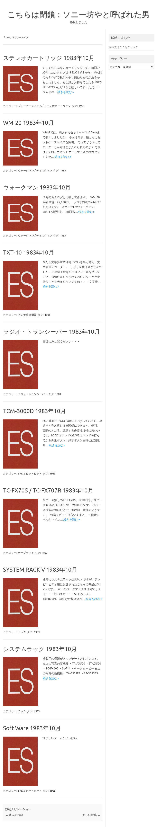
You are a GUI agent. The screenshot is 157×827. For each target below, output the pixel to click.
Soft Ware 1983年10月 (32, 728)
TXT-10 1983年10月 (28, 252)
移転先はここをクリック (123, 47)
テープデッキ (26, 552)
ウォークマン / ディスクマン (35, 170)
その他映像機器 (27, 314)
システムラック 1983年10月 (40, 649)
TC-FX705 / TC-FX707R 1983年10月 (48, 490)
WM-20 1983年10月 (28, 122)
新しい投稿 (91, 815)
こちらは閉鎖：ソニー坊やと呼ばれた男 (79, 14)
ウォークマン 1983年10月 (37, 187)
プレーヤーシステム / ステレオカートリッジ (44, 105)
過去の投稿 (14, 815)
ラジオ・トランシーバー (32, 394)
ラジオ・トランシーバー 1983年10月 (51, 331)
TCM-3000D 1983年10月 (34, 411)
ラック (22, 632)
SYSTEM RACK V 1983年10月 (40, 569)
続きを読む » (65, 92)
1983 (81, 105)
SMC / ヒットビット (30, 473)
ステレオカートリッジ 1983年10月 (48, 58)
